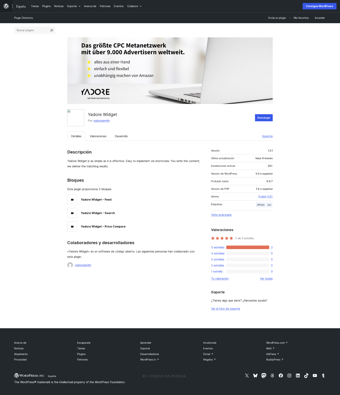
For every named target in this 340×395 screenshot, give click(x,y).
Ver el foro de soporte (225, 308)
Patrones (82, 359)
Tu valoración (220, 278)
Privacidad (20, 359)
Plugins (81, 354)
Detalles (76, 136)
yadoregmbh (101, 120)
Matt (270, 348)
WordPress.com (277, 342)
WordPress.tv (149, 359)
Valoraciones (98, 136)
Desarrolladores (149, 354)
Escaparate (83, 342)
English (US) (266, 196)
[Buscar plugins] (51, 30)
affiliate (261, 204)
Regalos (209, 359)
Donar (208, 354)
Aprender (145, 342)
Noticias (19, 348)
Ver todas (266, 278)
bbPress (272, 354)
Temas (81, 348)
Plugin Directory (23, 17)
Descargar (263, 117)
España (52, 376)
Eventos (208, 348)
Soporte (267, 136)
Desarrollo (121, 136)
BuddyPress (275, 359)
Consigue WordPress (319, 6)
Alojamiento (21, 354)
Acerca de (20, 342)
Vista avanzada (221, 215)
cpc (269, 204)
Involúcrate (209, 342)
